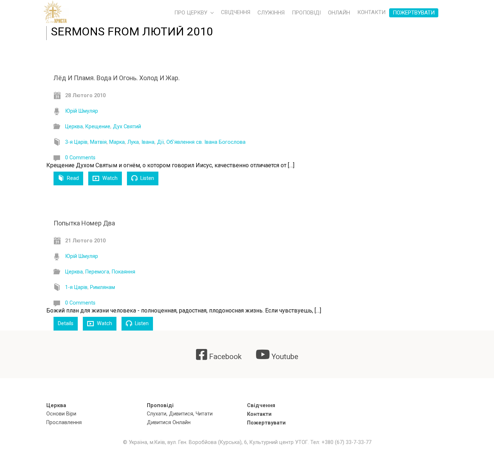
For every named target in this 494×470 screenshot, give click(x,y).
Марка (117, 142)
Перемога (97, 272)
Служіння (271, 12)
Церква (74, 127)
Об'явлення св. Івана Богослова (206, 142)
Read (72, 178)
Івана (147, 142)
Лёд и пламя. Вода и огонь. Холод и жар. (117, 78)
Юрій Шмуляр (81, 111)
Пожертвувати (414, 12)
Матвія (98, 142)
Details (65, 323)
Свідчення (261, 405)
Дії (160, 142)
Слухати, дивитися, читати (180, 414)
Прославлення (64, 422)
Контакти (259, 414)
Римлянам (102, 287)
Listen (146, 178)
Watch (109, 178)
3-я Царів (76, 142)
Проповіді (306, 12)
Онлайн (339, 12)
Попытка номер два (84, 223)
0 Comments (80, 158)
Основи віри (61, 414)
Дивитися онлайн (169, 422)
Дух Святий (127, 127)
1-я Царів (76, 287)
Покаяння (123, 272)
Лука (133, 142)
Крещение (97, 127)
